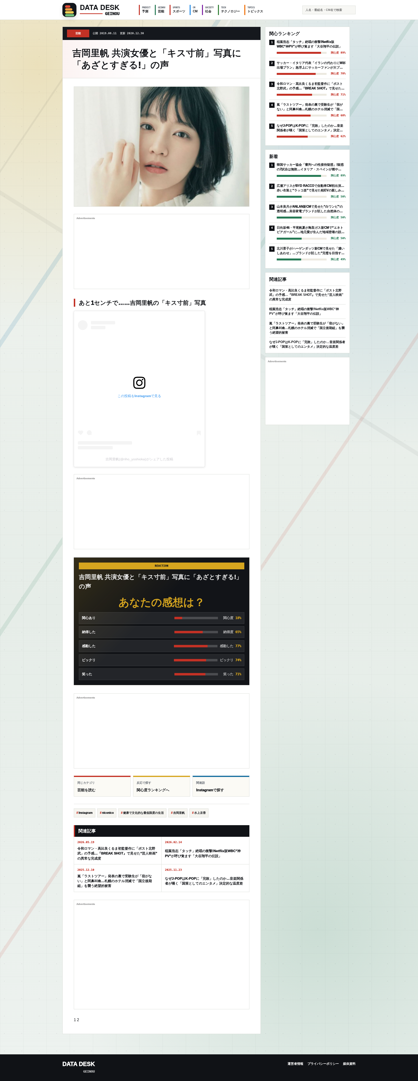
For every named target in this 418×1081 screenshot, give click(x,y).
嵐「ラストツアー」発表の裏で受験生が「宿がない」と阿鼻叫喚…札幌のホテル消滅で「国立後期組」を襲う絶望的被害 (307, 327)
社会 (209, 9)
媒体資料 (349, 1063)
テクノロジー (230, 9)
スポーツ (179, 9)
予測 (146, 9)
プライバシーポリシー (323, 1063)
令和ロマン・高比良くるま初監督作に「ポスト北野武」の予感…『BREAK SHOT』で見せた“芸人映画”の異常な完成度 (306, 295)
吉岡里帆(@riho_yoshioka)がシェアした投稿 (139, 459)
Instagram (86, 813)
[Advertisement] (161, 252)
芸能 (161, 9)
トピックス (255, 9)
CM (195, 9)
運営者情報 (295, 1063)
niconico (108, 813)
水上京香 (200, 813)
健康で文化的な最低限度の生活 (143, 813)
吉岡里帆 (179, 813)
